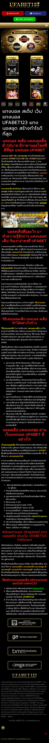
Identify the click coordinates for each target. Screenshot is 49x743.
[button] (46, 25)
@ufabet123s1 (37, 588)
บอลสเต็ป (43, 173)
